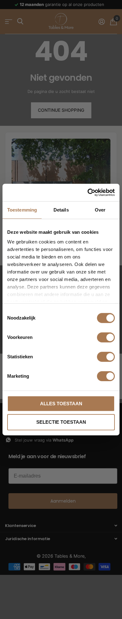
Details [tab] (61, 209)
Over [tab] (100, 209)
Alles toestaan (61, 403)
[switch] (106, 337)
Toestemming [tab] (22, 209)
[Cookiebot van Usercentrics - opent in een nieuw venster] (88, 192)
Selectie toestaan (61, 422)
